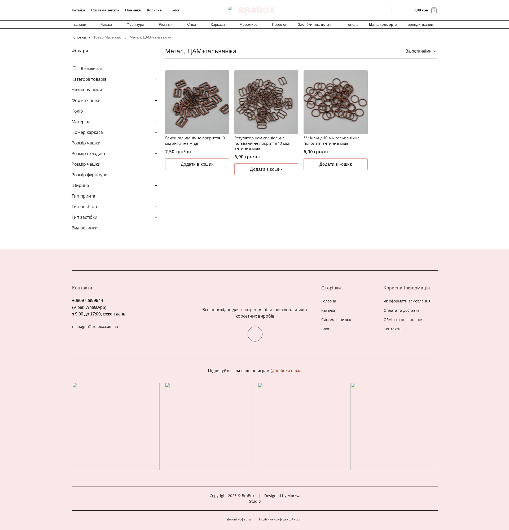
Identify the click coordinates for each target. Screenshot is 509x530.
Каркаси (218, 24)
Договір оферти (239, 519)
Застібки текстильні (314, 24)
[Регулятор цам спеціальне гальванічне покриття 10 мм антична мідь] (266, 102)
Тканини (79, 24)
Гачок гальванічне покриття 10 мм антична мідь (195, 140)
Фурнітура (135, 24)
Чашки (106, 24)
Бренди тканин (420, 24)
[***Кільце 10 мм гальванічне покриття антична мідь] (335, 102)
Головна (79, 37)
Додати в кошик (197, 164)
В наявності (91, 68)
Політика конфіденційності (280, 519)
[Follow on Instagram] (255, 334)
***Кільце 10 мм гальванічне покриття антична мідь (331, 140)
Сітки (191, 24)
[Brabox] (254, 10)
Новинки (133, 10)
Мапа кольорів (383, 24)
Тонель (352, 24)
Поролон (279, 24)
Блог (175, 10)
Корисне (154, 10)
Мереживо (248, 24)
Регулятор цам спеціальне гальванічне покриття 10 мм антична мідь (261, 143)
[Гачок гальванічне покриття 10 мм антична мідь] (197, 102)
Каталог (78, 10)
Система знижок (105, 10)
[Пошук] (384, 10)
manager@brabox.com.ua (95, 326)
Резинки (166, 24)
